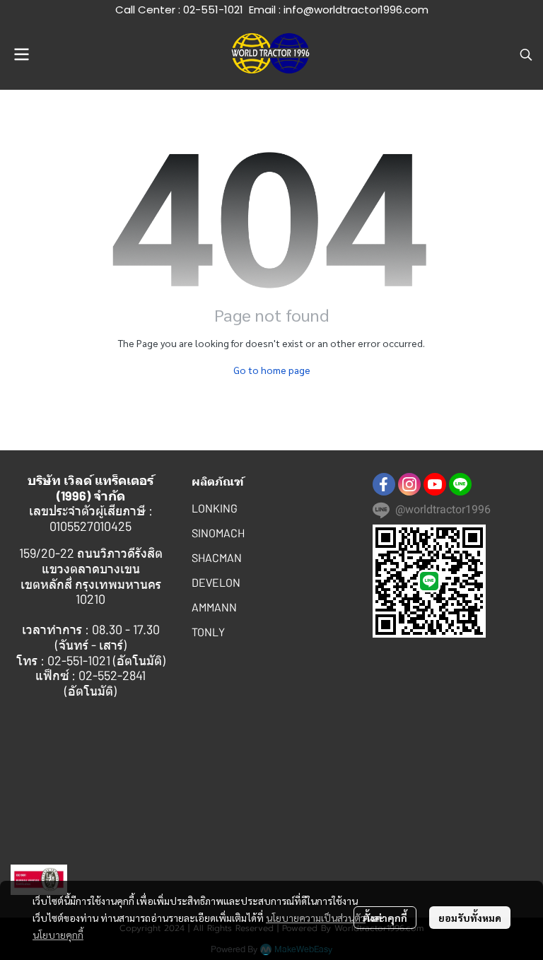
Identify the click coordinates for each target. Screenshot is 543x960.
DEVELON (216, 582)
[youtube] (435, 484)
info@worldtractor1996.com (356, 9)
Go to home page (271, 369)
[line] (460, 484)
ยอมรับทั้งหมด (469, 917)
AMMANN (214, 607)
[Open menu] (21, 54)
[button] (526, 54)
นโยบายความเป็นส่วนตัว (316, 917)
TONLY (208, 631)
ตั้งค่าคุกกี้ (385, 917)
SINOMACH (218, 532)
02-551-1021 (213, 9)
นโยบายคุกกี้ (58, 934)
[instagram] (409, 484)
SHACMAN (217, 557)
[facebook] (384, 484)
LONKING (215, 508)
